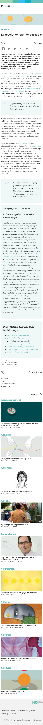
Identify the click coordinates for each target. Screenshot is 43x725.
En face (13, 710)
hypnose (31, 282)
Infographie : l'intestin (15, 338)
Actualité (6, 434)
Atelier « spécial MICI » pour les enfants (22, 349)
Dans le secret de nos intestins (18, 335)
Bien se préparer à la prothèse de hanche (18, 658)
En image (5, 714)
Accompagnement (11, 399)
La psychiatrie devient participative (16, 458)
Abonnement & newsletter (22, 720)
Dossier (5, 29)
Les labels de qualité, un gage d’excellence (19, 592)
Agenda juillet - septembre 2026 (14, 525)
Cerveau (5, 601)
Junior (32, 710)
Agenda (5, 500)
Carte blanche (8, 534)
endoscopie (22, 144)
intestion (4, 381)
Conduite (6, 667)
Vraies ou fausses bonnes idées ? (19, 352)
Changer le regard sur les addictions (16, 491)
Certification (8, 568)
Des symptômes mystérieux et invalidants (18, 625)
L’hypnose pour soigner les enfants (20, 344)
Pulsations (8, 6)
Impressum (37, 720)
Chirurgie (6, 634)
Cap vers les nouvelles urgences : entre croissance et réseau (17, 558)
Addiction (6, 467)
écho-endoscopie (33, 146)
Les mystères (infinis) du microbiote (20, 346)
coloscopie (24, 76)
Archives (6, 720)
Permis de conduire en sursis (13, 692)
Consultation (23, 710)
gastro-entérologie (8, 383)
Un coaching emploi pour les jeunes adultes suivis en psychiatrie (19, 424)
